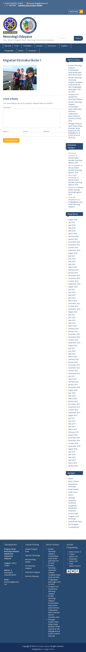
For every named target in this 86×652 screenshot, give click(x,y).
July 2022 (71, 348)
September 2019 (74, 412)
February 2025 (73, 270)
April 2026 (71, 231)
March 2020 (72, 398)
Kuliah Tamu (72, 492)
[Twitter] (73, 571)
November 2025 (74, 245)
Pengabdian (9, 50)
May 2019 (71, 424)
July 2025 (71, 256)
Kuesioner (32, 50)
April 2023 (71, 323)
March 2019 (72, 429)
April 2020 (71, 396)
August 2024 (72, 287)
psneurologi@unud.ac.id (38, 3)
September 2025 (74, 250)
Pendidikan (27, 46)
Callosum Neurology (32, 555)
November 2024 (74, 278)
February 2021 (73, 382)
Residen (39, 46)
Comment (7, 107)
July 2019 (71, 418)
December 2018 (74, 438)
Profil (16, 46)
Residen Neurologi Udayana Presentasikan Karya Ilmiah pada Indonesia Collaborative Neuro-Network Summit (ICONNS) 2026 (75, 111)
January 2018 (73, 466)
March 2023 (72, 326)
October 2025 (73, 247)
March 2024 (72, 301)
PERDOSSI (72, 511)
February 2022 (73, 359)
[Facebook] (77, 571)
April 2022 (71, 354)
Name (6, 131)
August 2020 (72, 390)
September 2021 (74, 373)
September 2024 (74, 284)
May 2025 (71, 261)
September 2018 (74, 446)
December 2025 (74, 242)
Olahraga (71, 498)
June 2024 (71, 292)
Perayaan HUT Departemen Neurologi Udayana (75, 96)
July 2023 (71, 315)
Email (25, 131)
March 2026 (72, 233)
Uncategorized (73, 527)
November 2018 (74, 440)
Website (46, 131)
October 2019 (73, 410)
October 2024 (73, 281)
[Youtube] (68, 571)
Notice (70, 495)
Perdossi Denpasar (32, 576)
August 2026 (72, 219)
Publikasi (64, 46)
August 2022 (72, 345)
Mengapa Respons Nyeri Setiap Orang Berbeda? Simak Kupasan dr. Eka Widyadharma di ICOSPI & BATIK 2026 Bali (75, 131)
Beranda (8, 46)
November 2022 (74, 337)
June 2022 (71, 351)
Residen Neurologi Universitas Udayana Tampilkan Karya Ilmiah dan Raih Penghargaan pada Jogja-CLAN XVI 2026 (75, 85)
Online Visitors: (74, 552)
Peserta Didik (73, 513)
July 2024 (71, 289)
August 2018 (72, 449)
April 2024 (71, 298)
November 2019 (74, 407)
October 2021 (73, 371)
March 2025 (72, 267)
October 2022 (73, 340)
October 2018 (73, 443)
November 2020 (74, 387)
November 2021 (74, 368)
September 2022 (74, 343)
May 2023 (71, 320)
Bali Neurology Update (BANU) (30, 5)
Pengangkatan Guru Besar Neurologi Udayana (75, 204)
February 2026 (73, 236)
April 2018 (71, 460)
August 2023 (72, 312)
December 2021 (74, 365)
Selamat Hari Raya (75, 521)
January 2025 (73, 273)
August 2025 (72, 253)
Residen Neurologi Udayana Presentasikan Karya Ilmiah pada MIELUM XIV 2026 (75, 70)
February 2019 (73, 432)
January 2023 (73, 331)
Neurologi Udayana (17, 37)
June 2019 (71, 421)
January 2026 (73, 239)
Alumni (20, 50)
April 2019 (71, 426)
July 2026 (71, 222)
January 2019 (73, 435)
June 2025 (71, 259)
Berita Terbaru (73, 481)
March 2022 (72, 357)
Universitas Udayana (32, 572)
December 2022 (74, 334)
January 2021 (73, 385)
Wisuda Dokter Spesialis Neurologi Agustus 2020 (75, 160)
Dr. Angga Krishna (47, 649)
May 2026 (71, 228)
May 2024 (71, 295)
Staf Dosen (52, 46)
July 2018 (71, 452)
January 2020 (73, 401)
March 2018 (72, 463)
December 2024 (74, 275)
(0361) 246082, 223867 (14, 3)
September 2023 (74, 309)
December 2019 (74, 404)
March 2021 (72, 379)
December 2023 (74, 303)
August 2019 (72, 415)
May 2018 (71, 457)
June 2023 (71, 317)
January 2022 (73, 362)
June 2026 (71, 225)
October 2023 (73, 306)
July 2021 (71, 376)
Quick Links (74, 12)
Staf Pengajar (73, 524)
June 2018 (71, 454)
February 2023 (73, 329)
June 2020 (71, 393)
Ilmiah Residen (73, 489)
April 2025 (71, 264)
